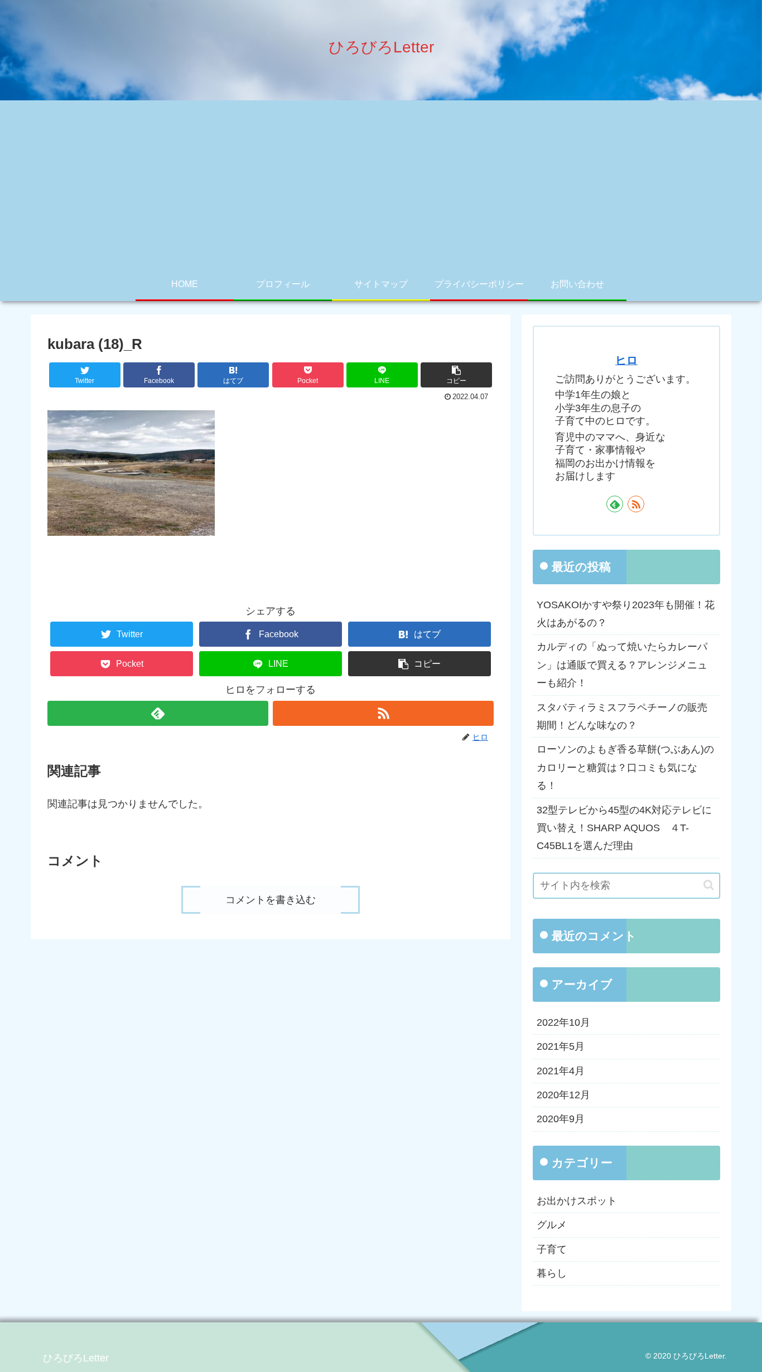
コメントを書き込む (270, 899)
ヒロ (626, 360)
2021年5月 (561, 1046)
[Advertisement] (381, 184)
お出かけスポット (577, 1200)
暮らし (552, 1273)
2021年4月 (561, 1071)
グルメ (552, 1224)
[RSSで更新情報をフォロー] (383, 713)
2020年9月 (561, 1118)
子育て (552, 1249)
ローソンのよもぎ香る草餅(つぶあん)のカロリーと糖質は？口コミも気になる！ (625, 767)
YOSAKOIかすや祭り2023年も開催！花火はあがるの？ (626, 613)
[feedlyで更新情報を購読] (157, 713)
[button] (456, 374)
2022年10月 (563, 1022)
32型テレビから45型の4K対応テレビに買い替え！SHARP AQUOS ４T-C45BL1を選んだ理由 (624, 828)
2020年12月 (563, 1094)
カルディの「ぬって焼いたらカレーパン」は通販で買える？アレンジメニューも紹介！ (622, 665)
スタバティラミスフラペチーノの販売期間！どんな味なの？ (622, 716)
